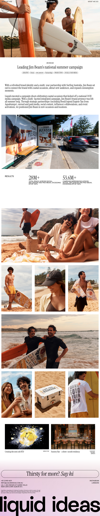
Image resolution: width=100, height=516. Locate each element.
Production (59, 73)
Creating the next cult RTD (14, 452)
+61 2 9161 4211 (6, 481)
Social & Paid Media (71, 73)
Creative (26, 73)
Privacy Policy (32, 492)
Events (32, 73)
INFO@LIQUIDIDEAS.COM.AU (12, 483)
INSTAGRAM (94, 481)
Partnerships (49, 73)
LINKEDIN (95, 483)
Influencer (39, 73)
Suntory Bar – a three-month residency (65, 452)
